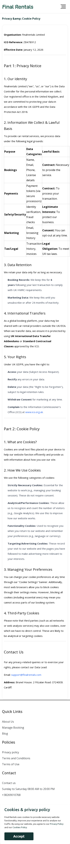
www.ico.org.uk (34, 412)
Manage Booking (13, 727)
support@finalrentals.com (26, 674)
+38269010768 (11, 795)
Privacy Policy (56, 824)
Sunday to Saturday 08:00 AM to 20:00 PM (28, 789)
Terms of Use (10, 764)
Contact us (9, 783)
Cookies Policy (20, 827)
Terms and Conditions (16, 758)
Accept (19, 836)
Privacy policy (10, 752)
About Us (8, 721)
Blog (5, 733)
